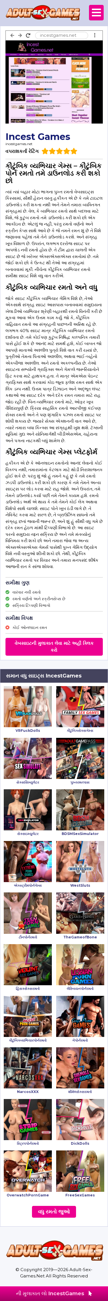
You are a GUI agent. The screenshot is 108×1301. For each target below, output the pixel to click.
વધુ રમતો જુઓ (54, 1211)
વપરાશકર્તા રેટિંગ (22, 151)
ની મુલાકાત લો (50, 1293)
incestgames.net (19, 144)
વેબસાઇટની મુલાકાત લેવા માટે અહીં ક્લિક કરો (54, 646)
